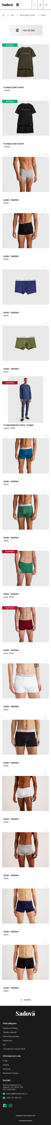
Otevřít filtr (29, 30)
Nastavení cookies (10, 1073)
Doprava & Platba (10, 1028)
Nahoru (27, 1000)
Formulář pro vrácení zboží (14, 1049)
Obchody (6, 1069)
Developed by (25, 1120)
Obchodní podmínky (11, 1036)
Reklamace (7, 1040)
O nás (5, 1061)
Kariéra (6, 1065)
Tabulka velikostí (9, 1032)
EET (4, 1045)
